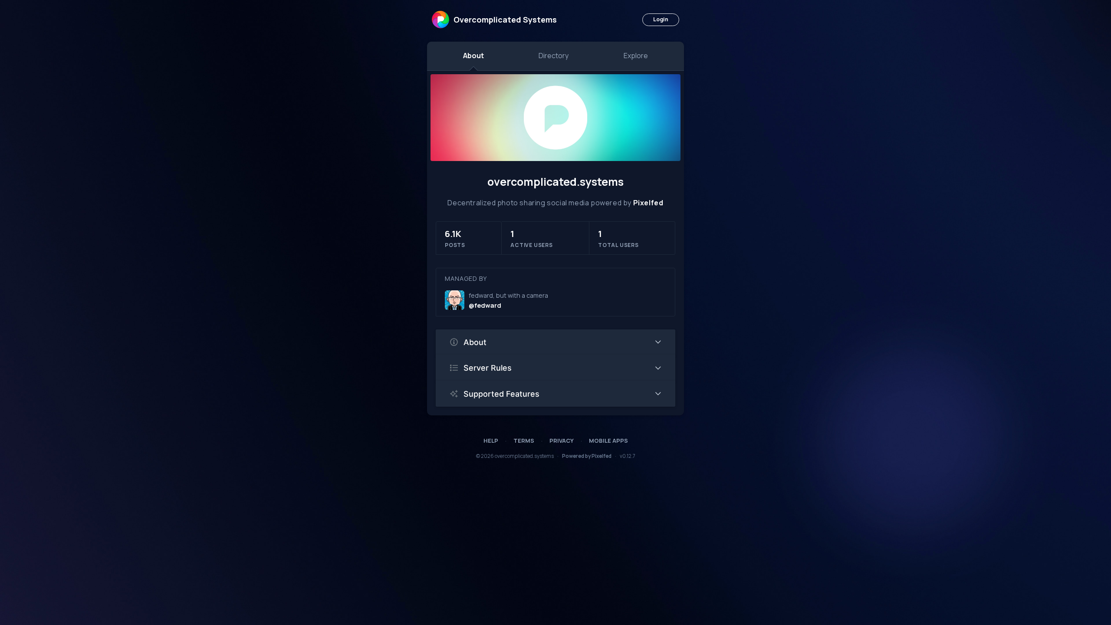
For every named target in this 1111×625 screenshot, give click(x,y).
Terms (523, 440)
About (473, 55)
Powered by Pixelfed (586, 456)
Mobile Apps (608, 440)
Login (660, 19)
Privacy (561, 440)
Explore (636, 55)
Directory (554, 55)
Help (490, 440)
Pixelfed (648, 202)
